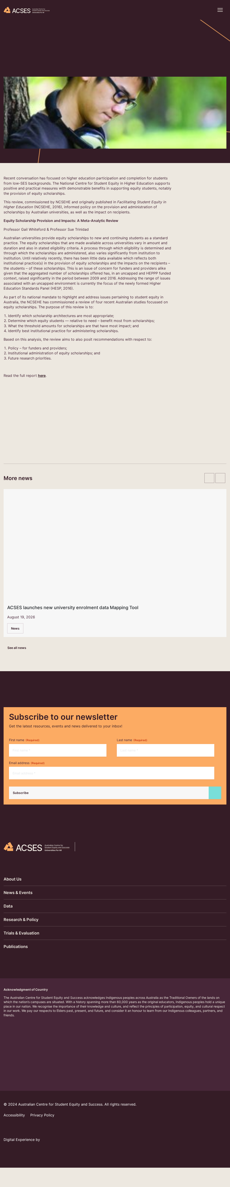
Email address (27, 763)
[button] (208, 10)
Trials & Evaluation (21, 933)
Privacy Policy (42, 1115)
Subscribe (21, 793)
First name (24, 740)
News (15, 628)
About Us (13, 879)
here (42, 375)
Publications (16, 946)
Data (8, 906)
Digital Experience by (22, 1139)
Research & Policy (21, 919)
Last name (132, 740)
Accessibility (14, 1115)
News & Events (18, 892)
